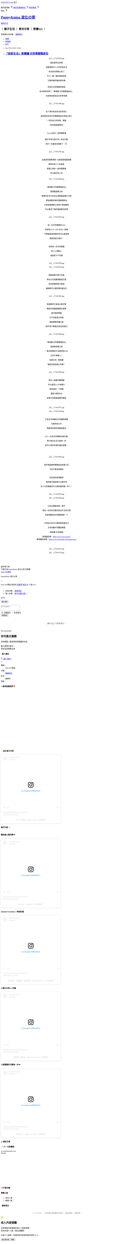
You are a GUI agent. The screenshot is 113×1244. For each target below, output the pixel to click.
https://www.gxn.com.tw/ (62, 537)
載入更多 (5, 602)
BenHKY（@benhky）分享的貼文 (30, 904)
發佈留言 (5, 615)
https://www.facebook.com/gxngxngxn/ (62, 539)
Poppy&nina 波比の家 (18, 17)
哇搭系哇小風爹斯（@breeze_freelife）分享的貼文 (30, 1057)
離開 (12, 1239)
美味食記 (18, 591)
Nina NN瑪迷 (6, 572)
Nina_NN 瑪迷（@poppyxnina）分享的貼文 (31, 820)
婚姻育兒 (19, 34)
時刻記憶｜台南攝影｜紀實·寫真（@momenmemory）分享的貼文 (31, 981)
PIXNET (40, 1213)
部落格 (8, 41)
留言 (24, 585)
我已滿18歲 (5, 1239)
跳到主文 (4, 23)
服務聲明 (77, 1213)
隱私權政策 (69, 1213)
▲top (3, 597)
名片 (7, 44)
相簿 (7, 39)
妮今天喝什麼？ (21, 593)
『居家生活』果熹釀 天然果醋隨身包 (26, 53)
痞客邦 (19, 585)
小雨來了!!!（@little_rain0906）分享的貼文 (31, 1134)
